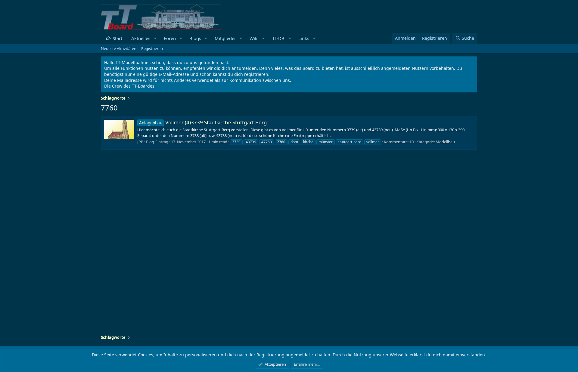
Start (117, 38)
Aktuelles (140, 38)
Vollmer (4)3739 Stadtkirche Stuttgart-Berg (203, 122)
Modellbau (445, 141)
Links (303, 38)
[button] (155, 38)
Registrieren (152, 48)
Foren (170, 38)
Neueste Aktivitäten (118, 48)
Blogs (195, 38)
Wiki (254, 38)
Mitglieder (225, 38)
